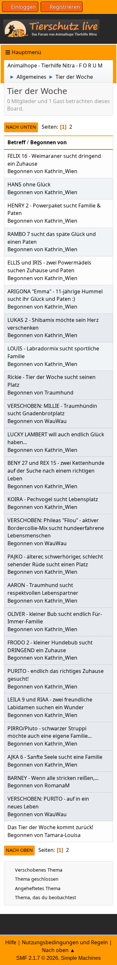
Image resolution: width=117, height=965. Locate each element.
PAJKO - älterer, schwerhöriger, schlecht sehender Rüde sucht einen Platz (55, 560)
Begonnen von (48, 142)
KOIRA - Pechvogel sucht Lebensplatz (52, 499)
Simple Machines (81, 958)
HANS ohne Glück (28, 184)
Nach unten (21, 127)
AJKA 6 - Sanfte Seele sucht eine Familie (54, 756)
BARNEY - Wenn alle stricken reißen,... (52, 778)
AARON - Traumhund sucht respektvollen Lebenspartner (42, 589)
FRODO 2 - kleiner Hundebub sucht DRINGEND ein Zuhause (50, 646)
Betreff (16, 142)
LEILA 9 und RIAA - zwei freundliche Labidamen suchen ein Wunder (49, 703)
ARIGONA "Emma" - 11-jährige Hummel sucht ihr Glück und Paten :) (55, 295)
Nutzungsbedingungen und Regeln (65, 942)
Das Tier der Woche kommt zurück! (50, 827)
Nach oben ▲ (58, 950)
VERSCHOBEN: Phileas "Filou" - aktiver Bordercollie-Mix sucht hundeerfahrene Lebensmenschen (55, 528)
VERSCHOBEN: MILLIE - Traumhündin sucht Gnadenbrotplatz (52, 409)
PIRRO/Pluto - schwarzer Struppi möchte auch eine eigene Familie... (49, 732)
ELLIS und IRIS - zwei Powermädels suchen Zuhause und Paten (49, 266)
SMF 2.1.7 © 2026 (37, 958)
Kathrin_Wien (61, 171)
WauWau (56, 421)
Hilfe (10, 942)
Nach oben (19, 850)
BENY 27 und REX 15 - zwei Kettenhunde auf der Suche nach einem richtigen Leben (55, 470)
